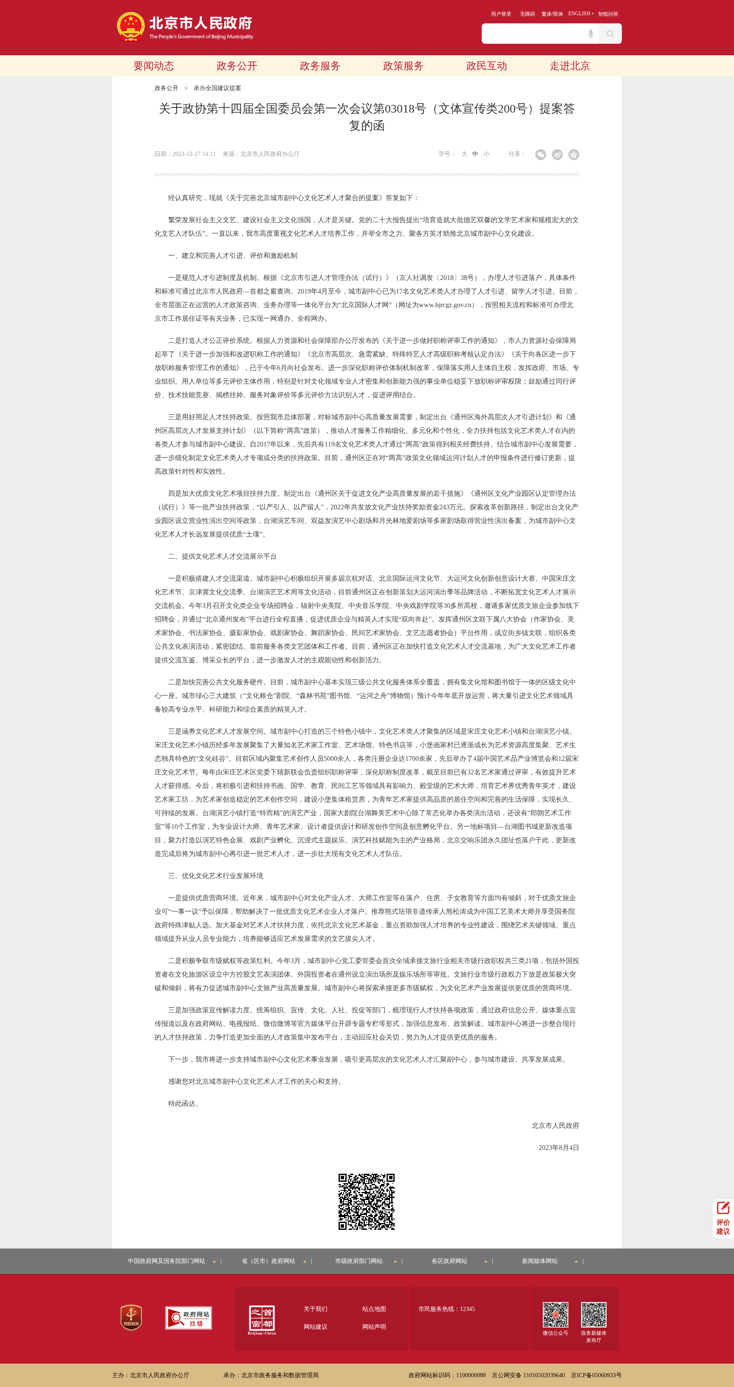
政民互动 (486, 65)
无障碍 (527, 14)
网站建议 (315, 1327)
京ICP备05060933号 (596, 1375)
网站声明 (374, 1327)
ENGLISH (579, 14)
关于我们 (315, 1309)
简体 (558, 14)
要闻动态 (153, 65)
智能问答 (608, 14)
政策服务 (403, 65)
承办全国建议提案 (217, 88)
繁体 (547, 14)
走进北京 (570, 65)
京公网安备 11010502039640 (528, 1375)
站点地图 (374, 1309)
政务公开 (237, 65)
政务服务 (320, 65)
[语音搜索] (590, 33)
